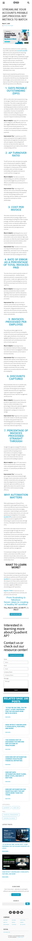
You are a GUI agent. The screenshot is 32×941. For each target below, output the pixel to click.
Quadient (6, 807)
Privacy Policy (21, 937)
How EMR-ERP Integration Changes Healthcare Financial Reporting (15, 759)
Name (5, 659)
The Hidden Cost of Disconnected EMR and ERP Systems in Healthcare (14, 742)
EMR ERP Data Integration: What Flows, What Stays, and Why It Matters (15, 775)
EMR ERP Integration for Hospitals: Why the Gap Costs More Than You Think (15, 792)
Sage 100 (16, 807)
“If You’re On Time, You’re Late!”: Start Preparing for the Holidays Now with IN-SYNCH (16, 710)
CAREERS (21, 922)
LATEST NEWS (22, 920)
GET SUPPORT (22, 924)
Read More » (8, 717)
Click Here (16, 894)
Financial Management (10, 815)
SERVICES (13, 922)
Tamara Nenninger (8, 25)
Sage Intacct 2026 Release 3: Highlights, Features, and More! (15, 726)
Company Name (8, 672)
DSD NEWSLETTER (6, 932)
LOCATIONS (14, 924)
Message (6, 678)
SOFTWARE (14, 920)
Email (5, 665)
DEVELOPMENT (6, 924)
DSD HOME (5, 920)
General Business (9, 818)
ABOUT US (5, 922)
